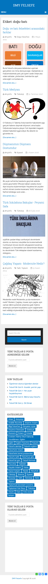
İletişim (11, 495)
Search (23, 340)
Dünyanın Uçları (29, 426)
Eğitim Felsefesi (23, 443)
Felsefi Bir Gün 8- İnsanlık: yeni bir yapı (25, 387)
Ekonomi (12, 433)
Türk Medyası (11, 89)
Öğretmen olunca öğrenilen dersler (23, 384)
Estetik (29, 433)
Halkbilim (22, 464)
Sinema (21, 474)
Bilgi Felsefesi (14, 426)
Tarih (19, 268)
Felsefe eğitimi (30, 446)
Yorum (11, 492)
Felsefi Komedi (29, 460)
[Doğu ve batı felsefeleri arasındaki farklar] (24, 54)
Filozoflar (12, 464)
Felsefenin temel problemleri (20, 453)
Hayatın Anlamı (14, 467)
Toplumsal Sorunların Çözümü (20, 485)
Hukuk (26, 467)
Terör (37, 478)
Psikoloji (11, 474)
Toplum (24, 268)
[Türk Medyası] (24, 109)
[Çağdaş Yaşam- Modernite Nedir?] (24, 285)
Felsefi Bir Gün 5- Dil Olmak (20, 403)
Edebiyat (30, 430)
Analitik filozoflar (15, 423)
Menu (3, 12)
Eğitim (11, 443)
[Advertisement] (24, 551)
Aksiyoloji (19, 419)
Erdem (21, 433)
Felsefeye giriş (28, 457)
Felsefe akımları (15, 446)
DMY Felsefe (24, 5)
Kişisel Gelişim (14, 471)
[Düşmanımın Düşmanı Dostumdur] (24, 167)
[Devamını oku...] (9, 83)
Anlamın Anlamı (31, 423)
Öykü (18, 492)
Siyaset (20, 152)
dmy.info (8, 37)
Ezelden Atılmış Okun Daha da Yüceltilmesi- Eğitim (20, 438)
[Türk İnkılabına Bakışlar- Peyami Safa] (24, 225)
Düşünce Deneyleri (16, 430)
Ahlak (10, 419)
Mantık (25, 471)
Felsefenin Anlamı (15, 450)
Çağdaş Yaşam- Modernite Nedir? (23, 263)
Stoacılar (12, 478)
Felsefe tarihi (13, 457)
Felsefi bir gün (14, 460)
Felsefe (35, 443)
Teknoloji (28, 478)
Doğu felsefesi (23, 37)
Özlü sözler (28, 492)
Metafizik (35, 471)
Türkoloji (20, 94)
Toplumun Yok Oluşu (16, 488)
